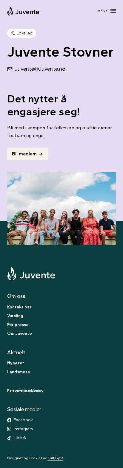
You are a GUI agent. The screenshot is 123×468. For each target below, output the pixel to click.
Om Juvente (19, 333)
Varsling (15, 315)
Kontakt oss (19, 307)
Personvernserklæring (25, 390)
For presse (18, 324)
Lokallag (25, 33)
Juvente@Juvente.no (40, 69)
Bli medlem (24, 154)
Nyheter (15, 363)
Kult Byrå (55, 458)
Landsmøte (18, 372)
